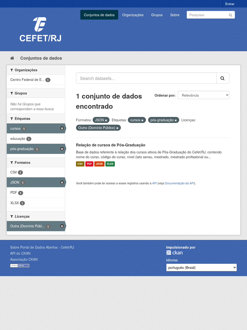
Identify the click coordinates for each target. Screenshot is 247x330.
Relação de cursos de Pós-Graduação (110, 145)
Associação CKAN (24, 259)
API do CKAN (20, 253)
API (154, 183)
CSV (80, 164)
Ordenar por (164, 95)
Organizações (133, 14)
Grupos (157, 14)
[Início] (12, 58)
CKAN (174, 252)
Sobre (174, 14)
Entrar (229, 3)
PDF (89, 164)
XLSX (110, 164)
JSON (99, 164)
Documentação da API (179, 183)
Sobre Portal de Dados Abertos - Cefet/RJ (42, 247)
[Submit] (230, 14)
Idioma (171, 260)
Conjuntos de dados (99, 14)
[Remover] (106, 120)
